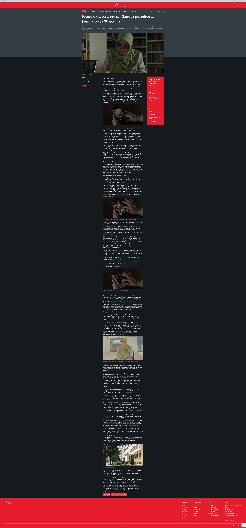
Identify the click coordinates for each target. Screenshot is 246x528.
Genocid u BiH (228, 511)
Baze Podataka (230, 520)
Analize (94, 11)
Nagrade (184, 513)
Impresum (184, 515)
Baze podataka (123, 11)
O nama (184, 502)
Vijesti (89, 11)
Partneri (184, 509)
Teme (227, 502)
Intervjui (108, 11)
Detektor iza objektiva (213, 515)
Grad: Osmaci (107, 494)
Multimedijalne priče (133, 11)
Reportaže (114, 11)
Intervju (196, 511)
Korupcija (227, 507)
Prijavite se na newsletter (156, 11)
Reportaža (196, 513)
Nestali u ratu (115, 494)
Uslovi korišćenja (119, 525)
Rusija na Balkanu (229, 509)
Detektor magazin (211, 507)
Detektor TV (210, 505)
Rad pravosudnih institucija (232, 515)
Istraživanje (197, 509)
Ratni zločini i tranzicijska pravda (233, 505)
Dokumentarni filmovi (212, 513)
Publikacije (185, 511)
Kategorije (197, 502)
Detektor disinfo (211, 511)
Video (84, 11)
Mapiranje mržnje (229, 513)
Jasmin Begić (85, 79)
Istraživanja (101, 11)
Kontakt (184, 517)
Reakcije (196, 515)
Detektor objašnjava (212, 509)
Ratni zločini (123, 494)
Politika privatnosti (125, 525)
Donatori (184, 507)
